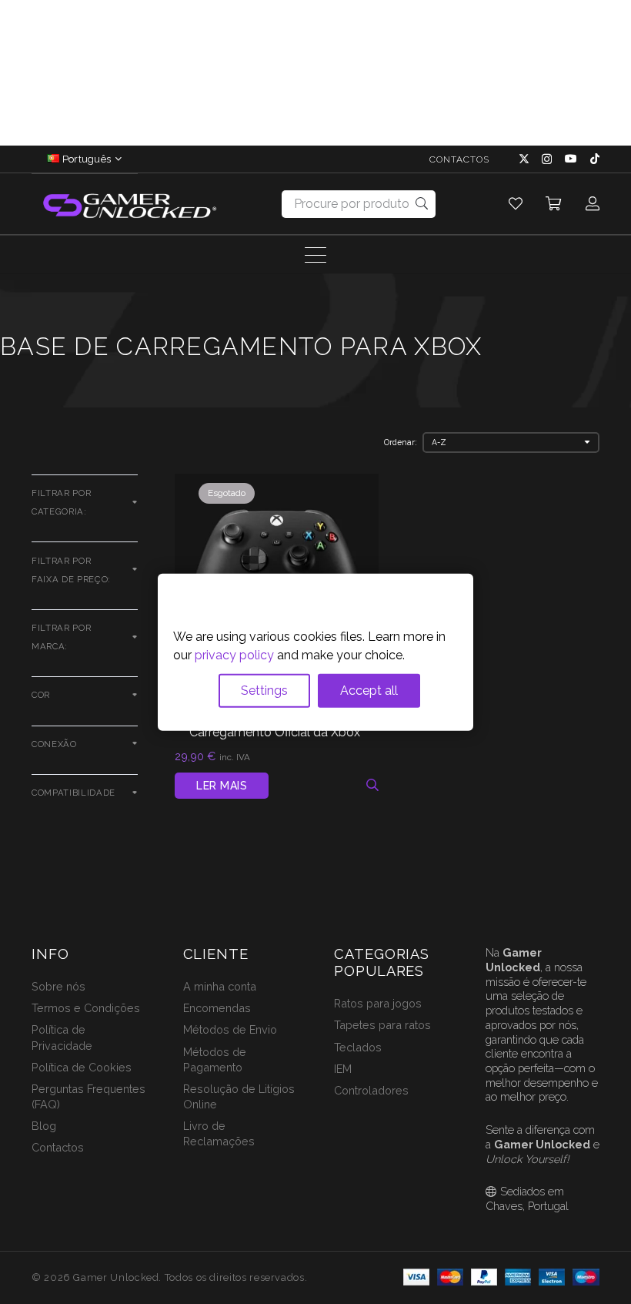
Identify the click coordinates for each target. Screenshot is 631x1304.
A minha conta (219, 986)
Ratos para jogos (378, 1003)
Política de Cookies (82, 1067)
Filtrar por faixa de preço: (71, 570)
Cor (41, 694)
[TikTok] (594, 158)
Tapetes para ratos (382, 1024)
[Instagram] (547, 159)
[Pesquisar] (422, 203)
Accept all (369, 690)
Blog (44, 1125)
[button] (116, 159)
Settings (264, 690)
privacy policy (234, 655)
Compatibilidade (73, 792)
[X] (524, 159)
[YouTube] (571, 158)
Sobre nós (58, 986)
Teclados (358, 1047)
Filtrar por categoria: (61, 502)
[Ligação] (515, 204)
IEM (343, 1068)
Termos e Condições (86, 1007)
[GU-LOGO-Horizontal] (128, 204)
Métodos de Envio (230, 1029)
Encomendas (217, 1007)
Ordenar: (400, 442)
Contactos (58, 1147)
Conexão (54, 744)
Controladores (371, 1090)
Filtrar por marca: (61, 637)
